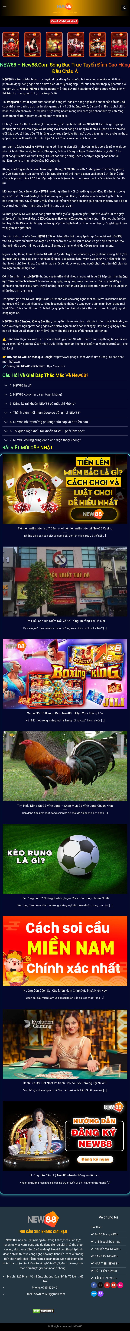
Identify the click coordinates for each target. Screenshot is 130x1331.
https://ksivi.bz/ (55, 366)
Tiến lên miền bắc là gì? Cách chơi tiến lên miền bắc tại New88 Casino (65, 528)
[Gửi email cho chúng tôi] (101, 1285)
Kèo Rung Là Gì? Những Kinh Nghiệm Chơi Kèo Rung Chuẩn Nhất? (65, 898)
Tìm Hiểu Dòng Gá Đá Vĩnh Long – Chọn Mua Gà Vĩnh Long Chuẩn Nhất (65, 806)
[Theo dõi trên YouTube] (114, 1285)
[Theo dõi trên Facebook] (94, 1285)
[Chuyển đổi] (6, 386)
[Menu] (4, 8)
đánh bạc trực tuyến (39, 79)
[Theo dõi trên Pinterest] (107, 1285)
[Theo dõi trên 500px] (94, 1294)
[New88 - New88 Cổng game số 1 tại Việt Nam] (65, 8)
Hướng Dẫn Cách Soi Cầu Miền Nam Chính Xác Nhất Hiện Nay (65, 990)
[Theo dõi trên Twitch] (101, 1294)
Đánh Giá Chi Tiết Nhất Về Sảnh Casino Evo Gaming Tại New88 (65, 1083)
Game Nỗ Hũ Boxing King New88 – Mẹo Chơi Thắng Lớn (65, 713)
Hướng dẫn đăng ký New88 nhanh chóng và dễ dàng (65, 1175)
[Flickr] (120, 1285)
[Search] (124, 8)
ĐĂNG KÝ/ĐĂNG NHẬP (64, 21)
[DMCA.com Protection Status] (43, 1310)
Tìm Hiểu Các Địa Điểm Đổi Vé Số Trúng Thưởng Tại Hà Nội (65, 621)
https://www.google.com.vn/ (72, 357)
